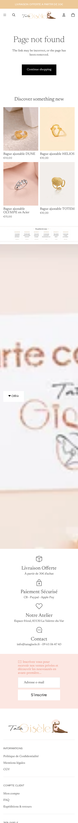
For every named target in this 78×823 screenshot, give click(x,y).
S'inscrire (39, 694)
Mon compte (11, 793)
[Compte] (63, 14)
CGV (6, 769)
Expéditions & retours (17, 806)
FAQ (6, 800)
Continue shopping (39, 69)
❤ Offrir (13, 396)
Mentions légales (14, 763)
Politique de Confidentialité (21, 756)
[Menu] (5, 15)
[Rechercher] (13, 14)
